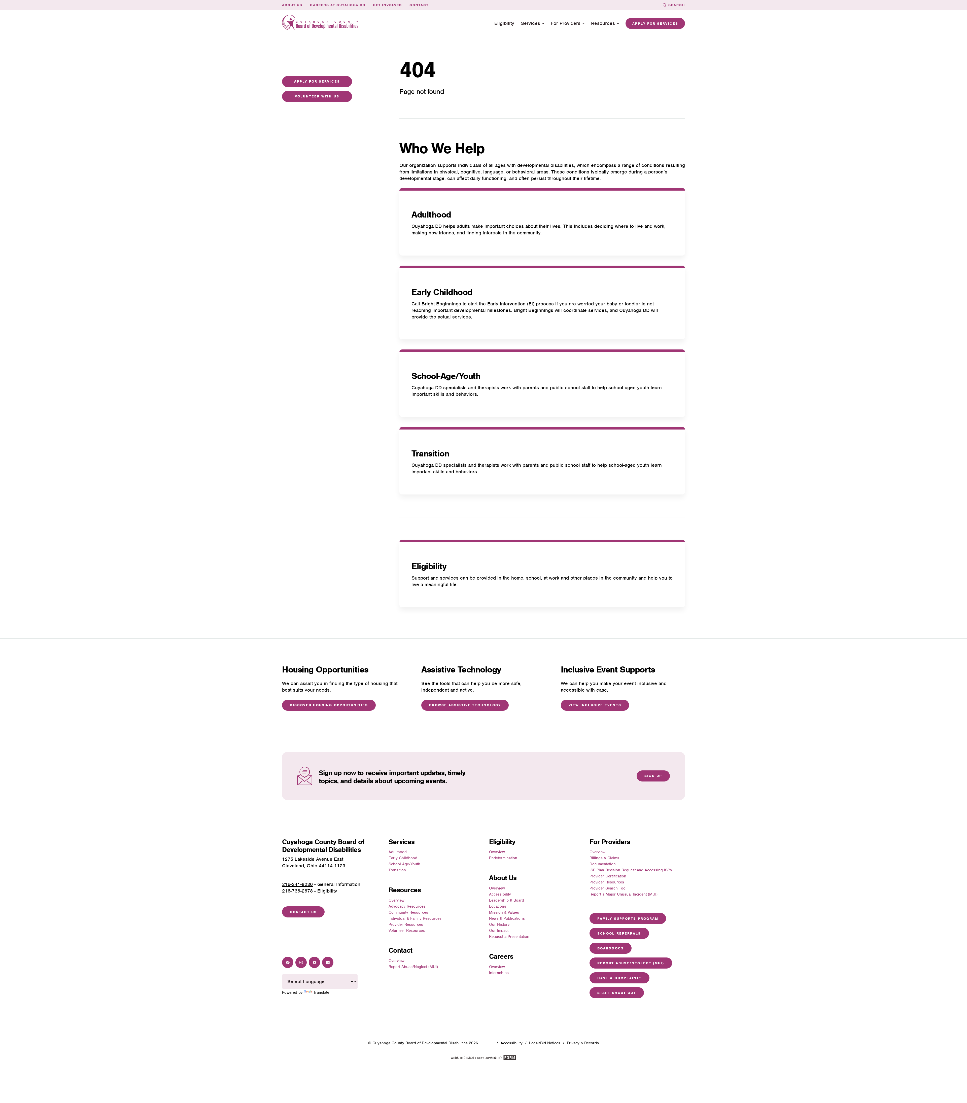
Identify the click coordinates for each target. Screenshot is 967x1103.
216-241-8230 (297, 884)
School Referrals (619, 933)
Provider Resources (406, 924)
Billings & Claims (604, 858)
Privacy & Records (583, 1043)
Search (676, 5)
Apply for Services (655, 23)
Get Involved (387, 5)
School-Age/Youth (445, 375)
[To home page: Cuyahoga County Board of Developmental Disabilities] (320, 23)
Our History (499, 924)
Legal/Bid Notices (544, 1043)
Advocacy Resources (407, 906)
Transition (430, 453)
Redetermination (503, 858)
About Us (292, 5)
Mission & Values (504, 912)
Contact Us (303, 912)
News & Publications (507, 918)
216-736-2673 (297, 891)
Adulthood (431, 214)
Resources (603, 23)
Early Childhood (441, 292)
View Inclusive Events (595, 705)
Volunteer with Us (317, 96)
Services (530, 23)
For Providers (565, 23)
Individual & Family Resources (415, 918)
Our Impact (498, 930)
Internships (499, 972)
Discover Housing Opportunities (329, 705)
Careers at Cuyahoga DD (338, 5)
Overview (396, 900)
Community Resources (408, 912)
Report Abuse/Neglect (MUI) (413, 966)
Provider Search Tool (608, 888)
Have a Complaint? (619, 978)
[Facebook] (287, 962)
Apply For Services (317, 81)
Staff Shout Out (616, 993)
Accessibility (500, 894)
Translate (321, 992)
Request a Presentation (509, 936)
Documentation (603, 864)
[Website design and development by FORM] (483, 1059)
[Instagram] (301, 962)
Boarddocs (610, 948)
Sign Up (653, 776)
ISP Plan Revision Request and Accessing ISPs (631, 870)
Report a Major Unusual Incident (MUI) (624, 894)
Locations (497, 906)
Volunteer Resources (407, 930)
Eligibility (504, 23)
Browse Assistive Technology (465, 705)
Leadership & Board (506, 900)
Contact (419, 5)
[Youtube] (314, 962)
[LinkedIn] (327, 962)
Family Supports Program (627, 918)
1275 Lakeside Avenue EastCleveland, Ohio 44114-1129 (313, 862)
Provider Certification (608, 876)
